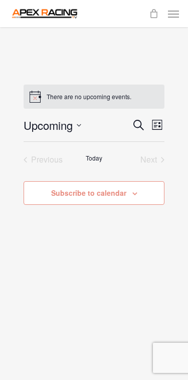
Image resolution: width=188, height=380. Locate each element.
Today (94, 158)
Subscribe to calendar (88, 193)
